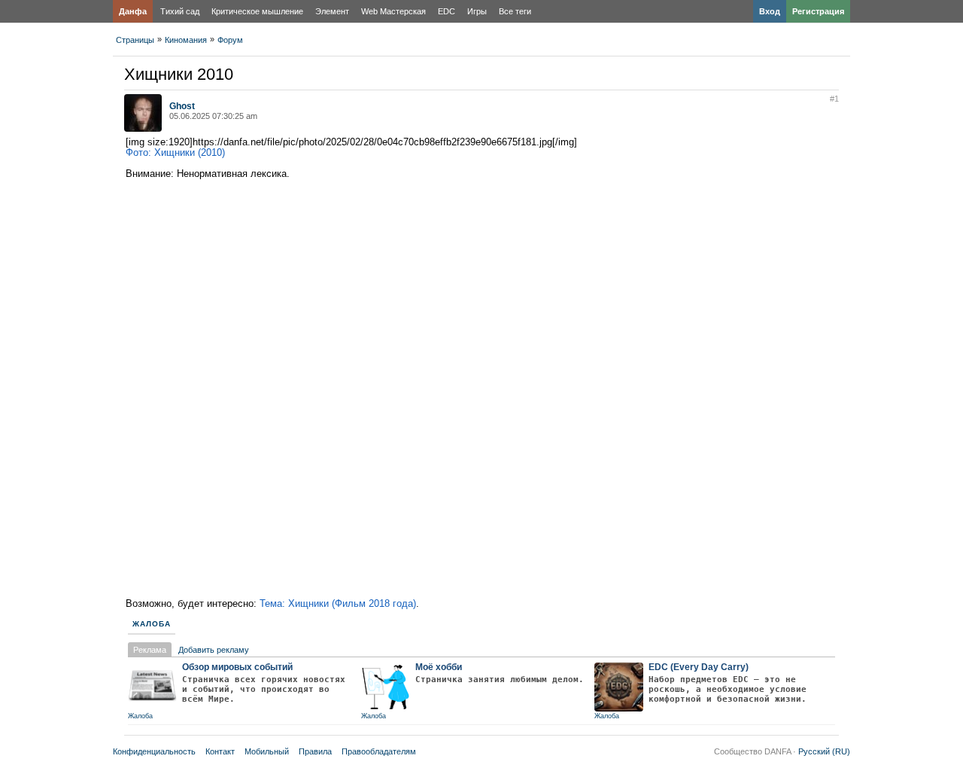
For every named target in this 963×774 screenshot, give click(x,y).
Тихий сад (179, 11)
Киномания (186, 39)
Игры (477, 11)
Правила (315, 751)
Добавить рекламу (213, 649)
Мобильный (267, 751)
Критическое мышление (257, 11)
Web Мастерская (393, 11)
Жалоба (151, 624)
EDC (446, 11)
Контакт (220, 751)
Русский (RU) (824, 751)
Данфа (133, 11)
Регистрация (818, 11)
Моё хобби (438, 667)
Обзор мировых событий (237, 667)
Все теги (515, 11)
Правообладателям (379, 751)
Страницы (135, 39)
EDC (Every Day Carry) (699, 667)
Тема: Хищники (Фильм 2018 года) (338, 603)
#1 (834, 98)
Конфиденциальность (154, 751)
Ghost (182, 106)
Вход (769, 11)
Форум (230, 39)
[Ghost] (143, 128)
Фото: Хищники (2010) (175, 152)
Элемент (332, 11)
